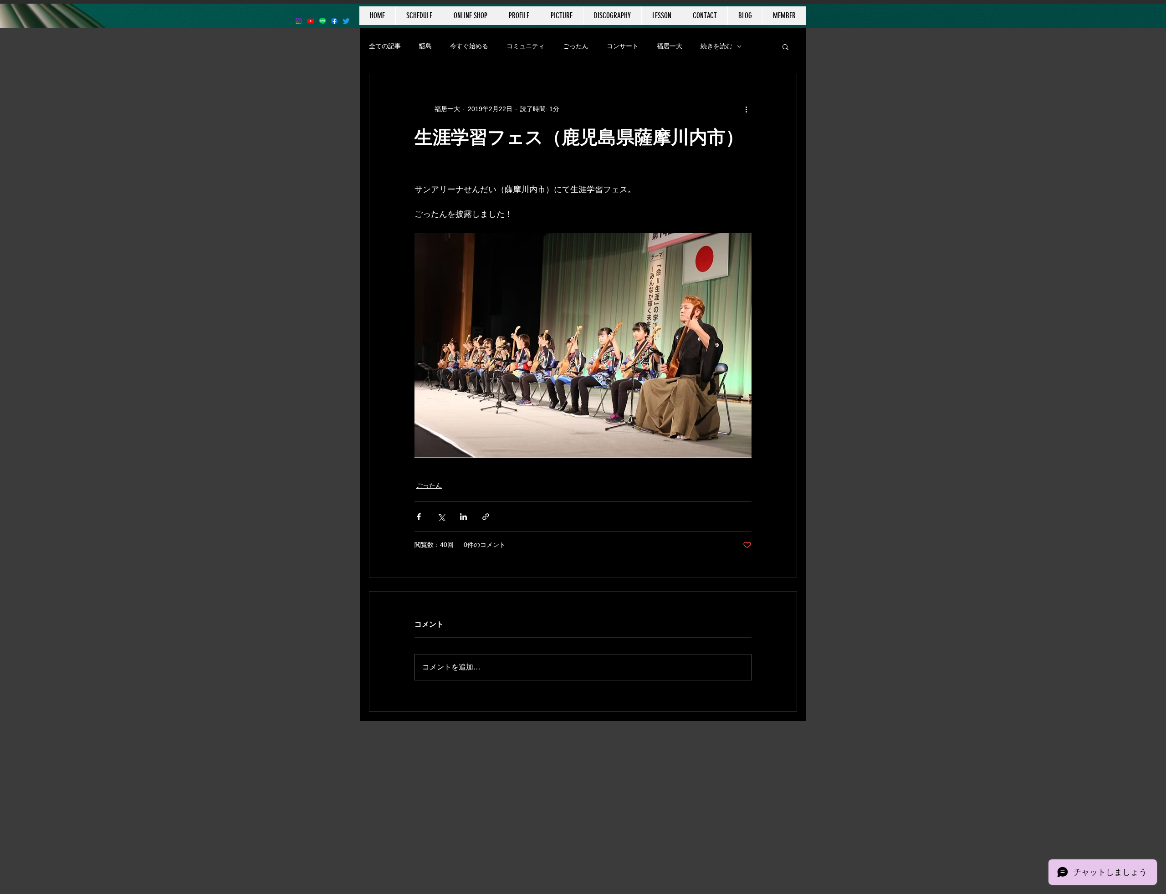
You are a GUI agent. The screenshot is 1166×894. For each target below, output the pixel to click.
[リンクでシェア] (485, 516)
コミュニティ (525, 46)
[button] (785, 46)
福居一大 (669, 46)
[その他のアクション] (746, 108)
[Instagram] (299, 21)
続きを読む (716, 46)
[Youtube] (311, 21)
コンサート (623, 46)
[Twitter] (346, 21)
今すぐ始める (469, 46)
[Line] (322, 21)
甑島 (425, 46)
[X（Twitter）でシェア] (441, 516)
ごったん (575, 46)
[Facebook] (334, 21)
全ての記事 (385, 46)
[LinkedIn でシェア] (463, 516)
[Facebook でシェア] (418, 516)
